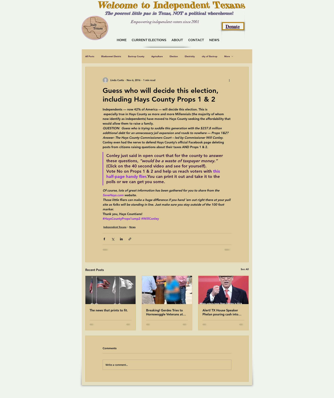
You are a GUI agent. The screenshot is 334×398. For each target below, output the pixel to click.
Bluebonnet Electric (111, 56)
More (227, 56)
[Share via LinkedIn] (121, 239)
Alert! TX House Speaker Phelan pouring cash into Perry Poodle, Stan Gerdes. (222, 312)
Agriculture (157, 56)
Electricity (190, 56)
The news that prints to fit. (109, 310)
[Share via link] (130, 239)
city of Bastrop (209, 56)
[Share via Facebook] (104, 239)
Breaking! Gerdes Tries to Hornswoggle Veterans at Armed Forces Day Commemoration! (164, 312)
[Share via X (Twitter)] (112, 239)
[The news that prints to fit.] (110, 290)
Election (174, 56)
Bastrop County (136, 56)
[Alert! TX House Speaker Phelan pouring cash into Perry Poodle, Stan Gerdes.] (223, 290)
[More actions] (229, 80)
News (132, 227)
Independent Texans (114, 227)
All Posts (89, 56)
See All (245, 269)
